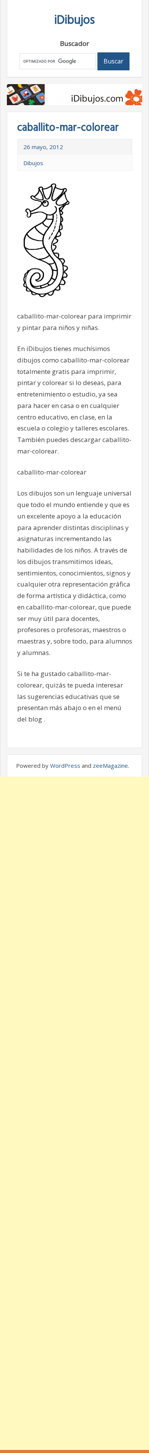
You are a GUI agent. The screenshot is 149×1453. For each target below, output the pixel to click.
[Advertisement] (74, 1113)
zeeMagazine (110, 765)
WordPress (65, 765)
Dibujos (33, 163)
